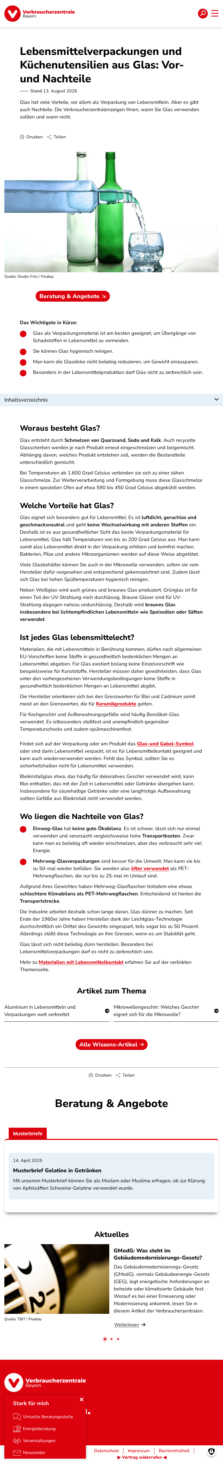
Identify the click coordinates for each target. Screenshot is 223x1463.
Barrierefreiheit (174, 1451)
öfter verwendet (150, 868)
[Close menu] (81, 1399)
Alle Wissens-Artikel (108, 1044)
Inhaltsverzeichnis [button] (26, 400)
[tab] (105, 1339)
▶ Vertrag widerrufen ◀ (141, 1457)
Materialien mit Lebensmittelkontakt (81, 962)
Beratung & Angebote (69, 296)
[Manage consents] (211, 1451)
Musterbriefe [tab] (27, 1133)
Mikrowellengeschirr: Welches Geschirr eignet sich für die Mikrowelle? (156, 1011)
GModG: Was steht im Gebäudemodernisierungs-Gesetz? (158, 1254)
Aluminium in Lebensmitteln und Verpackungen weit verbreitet (40, 1011)
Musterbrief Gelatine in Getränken (57, 1170)
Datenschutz (106, 1451)
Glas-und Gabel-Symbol (165, 743)
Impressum (139, 1451)
